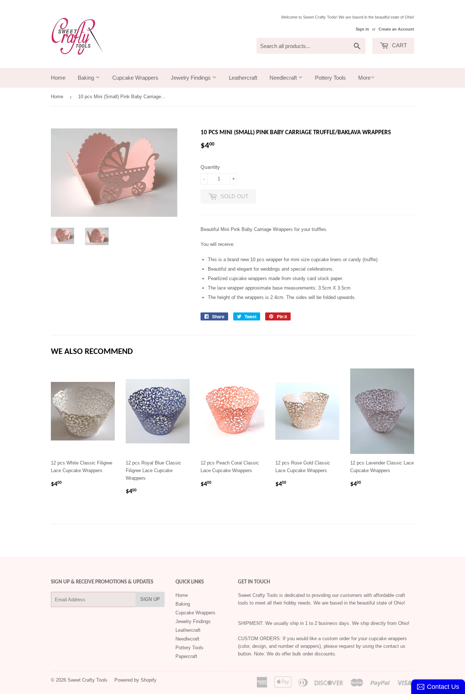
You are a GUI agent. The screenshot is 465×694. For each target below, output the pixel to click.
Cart (399, 45)
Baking (87, 78)
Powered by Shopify (135, 680)
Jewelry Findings (191, 78)
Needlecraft (284, 78)
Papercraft (186, 656)
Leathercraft (243, 78)
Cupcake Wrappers (135, 78)
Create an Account (396, 29)
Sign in (362, 29)
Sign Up (150, 599)
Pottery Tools (330, 78)
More (364, 78)
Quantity (210, 167)
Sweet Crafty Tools (88, 680)
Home (58, 78)
